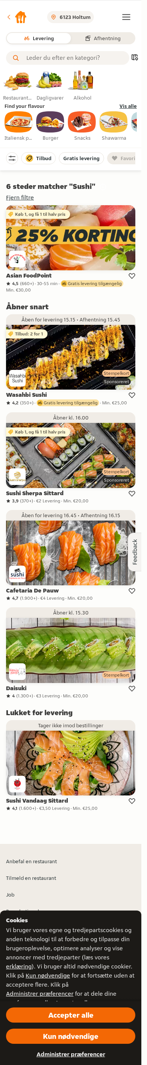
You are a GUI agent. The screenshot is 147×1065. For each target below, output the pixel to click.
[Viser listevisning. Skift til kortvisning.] (134, 58)
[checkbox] (19, 126)
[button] (16, 17)
